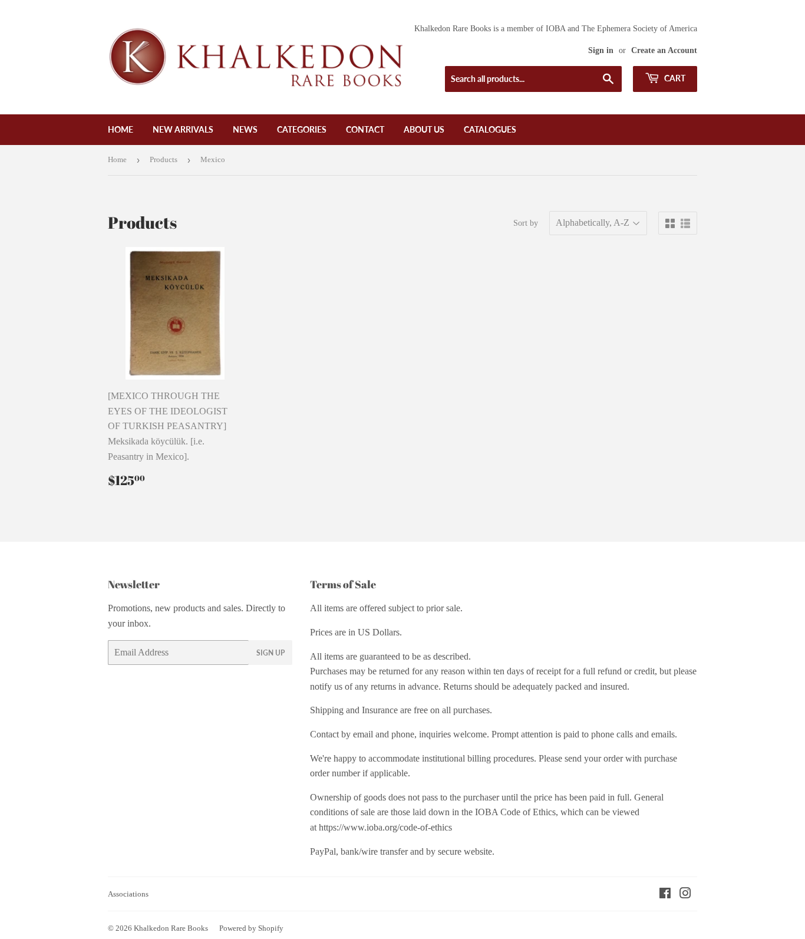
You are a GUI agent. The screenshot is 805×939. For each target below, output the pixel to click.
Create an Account (664, 50)
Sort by (525, 223)
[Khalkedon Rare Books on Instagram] (685, 894)
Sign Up (270, 652)
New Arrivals (183, 129)
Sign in (600, 50)
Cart (673, 78)
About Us (424, 129)
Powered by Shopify (251, 928)
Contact (365, 129)
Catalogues (490, 129)
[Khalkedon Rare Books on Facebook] (665, 894)
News (245, 129)
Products (163, 159)
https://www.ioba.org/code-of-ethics (385, 827)
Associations (128, 893)
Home (120, 129)
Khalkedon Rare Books (171, 928)
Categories (301, 129)
